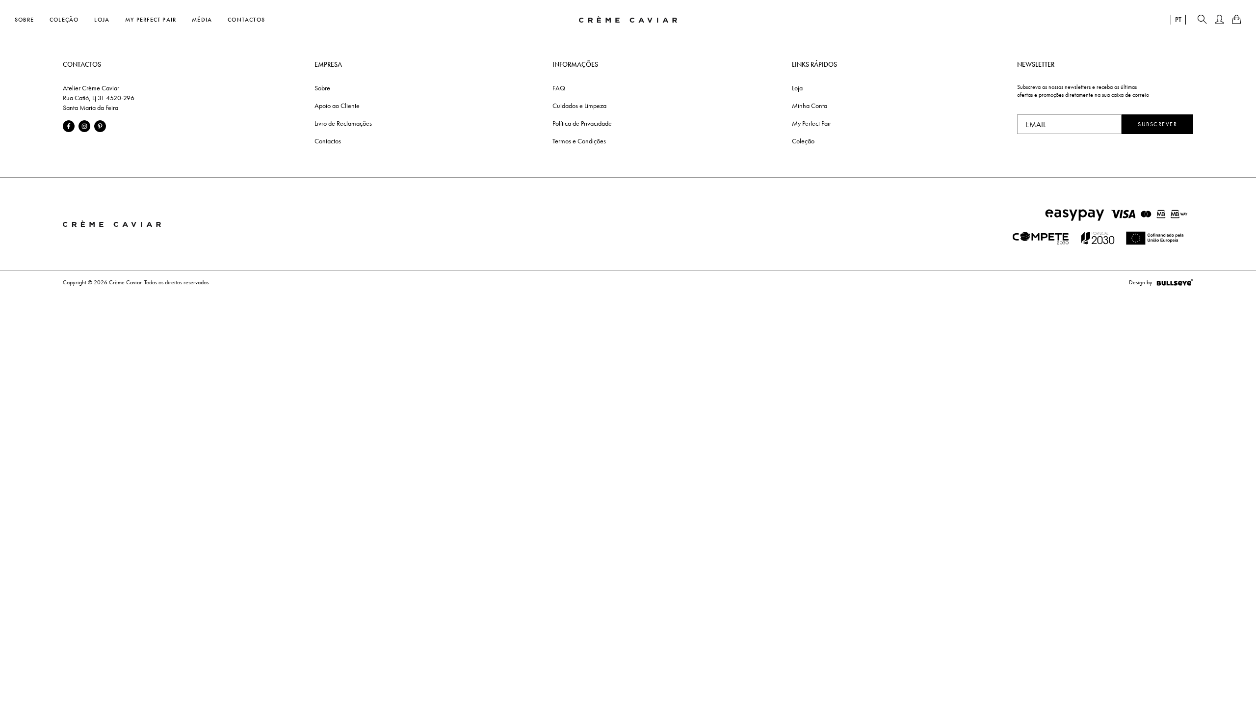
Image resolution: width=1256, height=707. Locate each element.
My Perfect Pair (150, 20)
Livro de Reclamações (343, 123)
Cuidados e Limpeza (579, 105)
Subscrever (1157, 124)
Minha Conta (809, 105)
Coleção (64, 20)
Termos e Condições (579, 140)
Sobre (24, 20)
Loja (101, 20)
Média (202, 20)
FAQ (558, 87)
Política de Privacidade (582, 123)
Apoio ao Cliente (337, 105)
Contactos (246, 20)
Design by (1140, 282)
